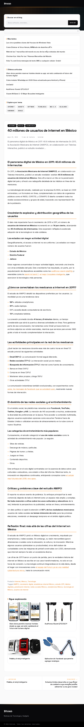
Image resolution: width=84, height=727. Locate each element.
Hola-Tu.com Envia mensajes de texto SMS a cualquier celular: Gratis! (33, 61)
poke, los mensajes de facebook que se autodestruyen (31, 389)
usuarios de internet (21, 590)
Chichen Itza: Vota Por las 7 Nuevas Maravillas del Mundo (28, 56)
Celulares (63, 107)
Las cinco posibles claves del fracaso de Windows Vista (28, 43)
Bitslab (7, 3)
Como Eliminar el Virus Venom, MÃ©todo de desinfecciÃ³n (29, 47)
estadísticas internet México (44, 584)
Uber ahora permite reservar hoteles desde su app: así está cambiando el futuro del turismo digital (39, 74)
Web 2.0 (53, 107)
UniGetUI (9, 85)
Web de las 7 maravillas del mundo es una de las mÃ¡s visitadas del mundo (35, 52)
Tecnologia (30, 125)
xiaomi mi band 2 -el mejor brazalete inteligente (44, 274)
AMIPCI (16, 584)
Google (20, 111)
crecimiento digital (26, 584)
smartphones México (55, 587)
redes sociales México (38, 587)
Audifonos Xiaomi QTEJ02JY (17, 89)
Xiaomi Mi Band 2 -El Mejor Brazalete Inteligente (25, 94)
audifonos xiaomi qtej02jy (62, 271)
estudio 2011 (59, 584)
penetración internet (22, 587)
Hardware (11, 111)
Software (31, 107)
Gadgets (21, 107)
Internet (12, 125)
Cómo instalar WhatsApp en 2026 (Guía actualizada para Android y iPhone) (35, 80)
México (20, 125)
